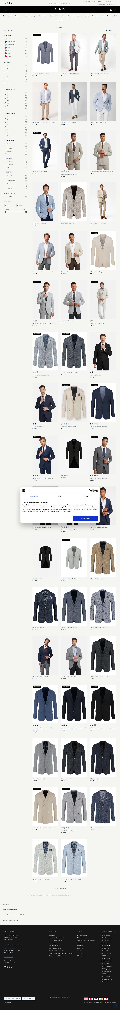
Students (105, 16)
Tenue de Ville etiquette (56, 938)
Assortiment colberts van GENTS (13, 915)
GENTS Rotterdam (106, 971)
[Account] (110, 10)
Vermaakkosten (82, 935)
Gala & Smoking (73, 16)
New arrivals (7, 16)
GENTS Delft (104, 951)
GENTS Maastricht (106, 966)
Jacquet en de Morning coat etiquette (61, 953)
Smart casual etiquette (56, 940)
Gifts (62, 16)
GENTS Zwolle (105, 982)
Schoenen (53, 16)
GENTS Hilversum (106, 961)
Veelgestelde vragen (11, 935)
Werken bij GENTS (10, 962)
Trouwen (85, 16)
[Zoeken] (5, 10)
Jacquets (79, 943)
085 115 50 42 (8, 952)
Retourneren (8, 939)
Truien (79, 951)
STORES (60, 21)
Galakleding (80, 948)
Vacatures (108, 1)
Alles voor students (83, 938)
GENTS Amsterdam (107, 940)
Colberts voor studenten (11, 920)
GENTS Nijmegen (106, 969)
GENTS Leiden (105, 963)
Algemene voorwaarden (110, 1002)
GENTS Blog (81, 956)
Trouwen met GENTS (55, 956)
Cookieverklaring (98, 1002)
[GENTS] (60, 9)
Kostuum (80, 945)
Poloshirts (80, 953)
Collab (103, 1)
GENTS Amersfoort (106, 938)
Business (95, 16)
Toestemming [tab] (33, 496)
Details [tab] (60, 496)
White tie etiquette (55, 945)
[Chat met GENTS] (115, 1005)
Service (113, 1)
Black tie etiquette (55, 948)
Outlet (114, 16)
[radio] (62, 171)
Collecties (18, 16)
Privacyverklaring (88, 1002)
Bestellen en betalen (11, 937)
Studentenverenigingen (90, 1)
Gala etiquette (53, 943)
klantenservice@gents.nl (12, 950)
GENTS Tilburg (105, 974)
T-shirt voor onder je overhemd (86, 940)
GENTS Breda (105, 948)
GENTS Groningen (106, 958)
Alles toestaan (85, 518)
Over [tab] (86, 496)
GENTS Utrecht (105, 976)
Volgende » (63, 888)
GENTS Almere (105, 935)
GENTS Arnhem (105, 945)
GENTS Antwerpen (106, 943)
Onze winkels (8, 957)
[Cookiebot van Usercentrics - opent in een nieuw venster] (90, 490)
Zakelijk (99, 1)
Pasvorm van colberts (10, 910)
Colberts (6, 904)
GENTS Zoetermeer (106, 979)
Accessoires (43, 16)
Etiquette (52, 935)
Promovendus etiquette (56, 951)
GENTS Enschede (106, 956)
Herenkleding (30, 16)
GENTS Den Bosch (106, 953)
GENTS (9, 1002)
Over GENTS (8, 960)
